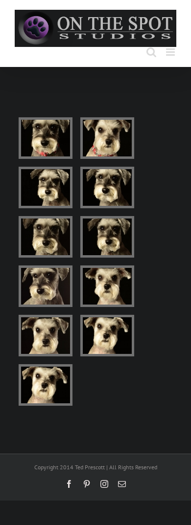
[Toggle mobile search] (151, 52)
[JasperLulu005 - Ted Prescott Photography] (45, 237)
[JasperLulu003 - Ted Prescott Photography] (45, 187)
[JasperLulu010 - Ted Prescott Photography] (107, 335)
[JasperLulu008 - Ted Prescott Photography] (107, 286)
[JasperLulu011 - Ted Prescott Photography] (45, 385)
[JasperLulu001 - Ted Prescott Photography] (45, 138)
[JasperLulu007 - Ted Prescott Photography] (45, 286)
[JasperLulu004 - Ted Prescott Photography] (107, 187)
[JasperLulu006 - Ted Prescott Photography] (107, 237)
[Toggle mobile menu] (171, 52)
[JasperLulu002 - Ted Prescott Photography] (107, 138)
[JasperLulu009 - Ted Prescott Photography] (45, 335)
